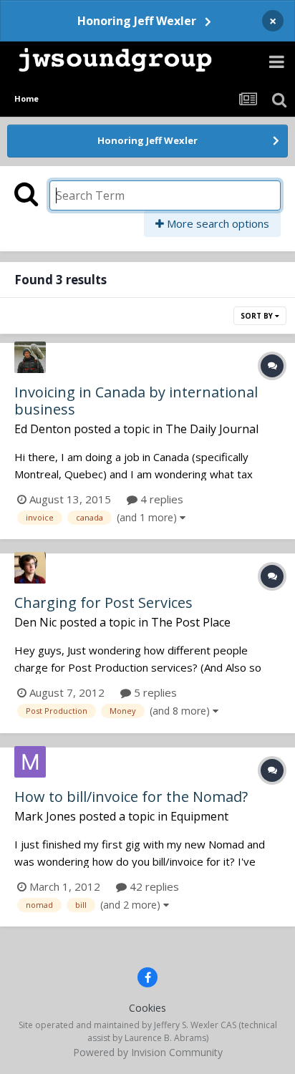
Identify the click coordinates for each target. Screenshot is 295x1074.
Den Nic (35, 622)
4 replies (160, 499)
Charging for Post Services (103, 602)
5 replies (154, 692)
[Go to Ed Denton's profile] (30, 357)
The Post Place (191, 622)
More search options (216, 223)
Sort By (258, 316)
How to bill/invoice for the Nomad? (131, 796)
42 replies (153, 886)
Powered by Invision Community (148, 1052)
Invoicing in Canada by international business (136, 400)
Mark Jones (45, 816)
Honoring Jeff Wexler (136, 21)
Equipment (199, 816)
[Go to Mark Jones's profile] (30, 762)
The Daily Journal (211, 429)
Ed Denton (42, 429)
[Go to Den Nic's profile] (30, 568)
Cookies (147, 1008)
